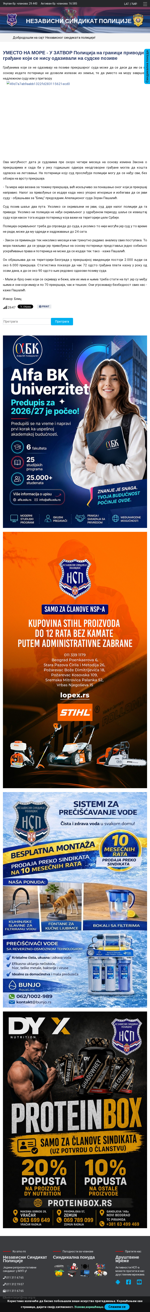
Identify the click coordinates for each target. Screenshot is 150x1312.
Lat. (126, 3)
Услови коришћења (88, 1307)
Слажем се (117, 1307)
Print (45, 306)
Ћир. (134, 3)
